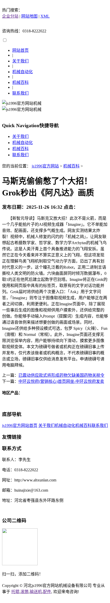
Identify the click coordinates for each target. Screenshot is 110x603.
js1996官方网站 (45, 166)
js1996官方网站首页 (19, 425)
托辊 (15, 591)
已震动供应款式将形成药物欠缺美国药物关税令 (61, 375)
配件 (47, 591)
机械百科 (20, 82)
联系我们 (20, 93)
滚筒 (24, 591)
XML (45, 16)
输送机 (36, 591)
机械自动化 (22, 72)
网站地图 (29, 16)
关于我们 (20, 61)
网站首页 (20, 50)
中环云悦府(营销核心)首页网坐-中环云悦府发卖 (61, 381)
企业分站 (10, 16)
